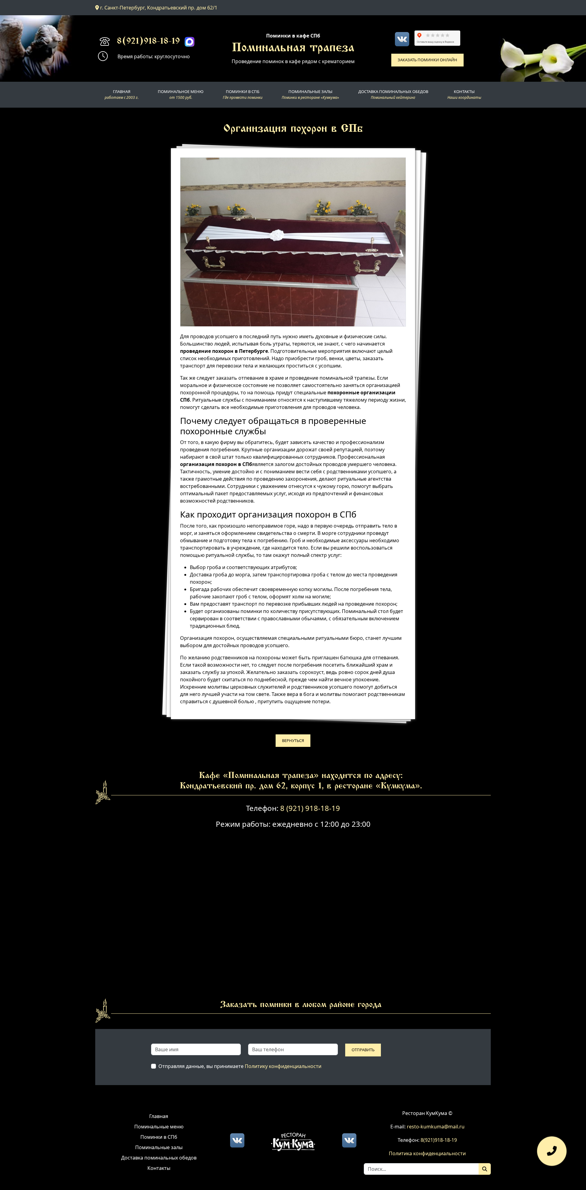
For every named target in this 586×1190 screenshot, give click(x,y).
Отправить (363, 1049)
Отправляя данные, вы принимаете (239, 1066)
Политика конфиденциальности (427, 1153)
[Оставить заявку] (551, 1154)
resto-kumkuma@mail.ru (436, 1126)
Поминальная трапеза (293, 48)
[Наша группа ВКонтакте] (402, 39)
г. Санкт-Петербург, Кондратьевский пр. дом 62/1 (158, 7)
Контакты (158, 1168)
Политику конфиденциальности (283, 1066)
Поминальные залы (159, 1147)
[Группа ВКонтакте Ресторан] (349, 1140)
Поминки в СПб (158, 1137)
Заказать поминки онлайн (427, 60)
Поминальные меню (158, 1126)
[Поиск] (485, 1169)
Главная (158, 1116)
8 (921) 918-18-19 (310, 808)
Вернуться (293, 740)
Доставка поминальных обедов (159, 1157)
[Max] (189, 42)
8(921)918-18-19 (148, 42)
